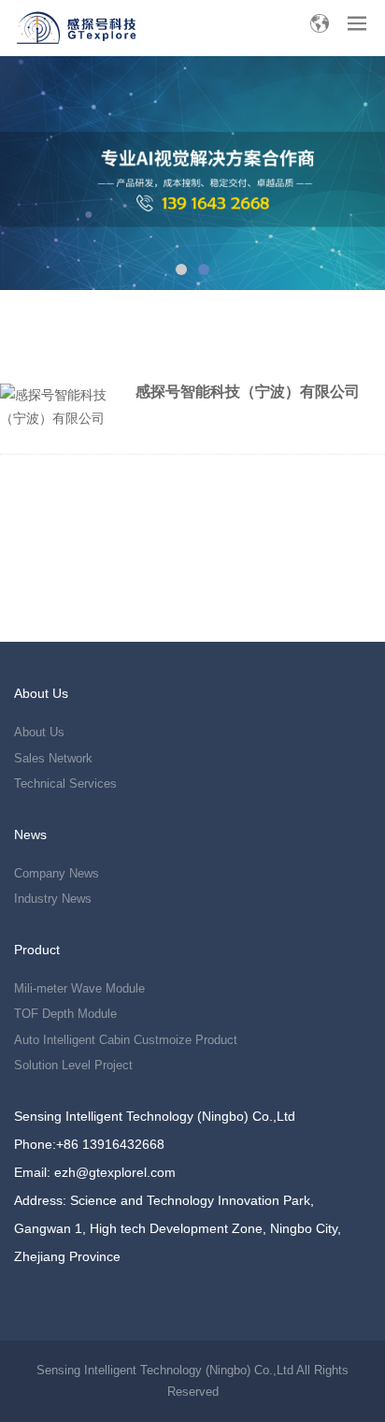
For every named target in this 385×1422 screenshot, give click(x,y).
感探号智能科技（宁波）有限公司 (247, 391)
